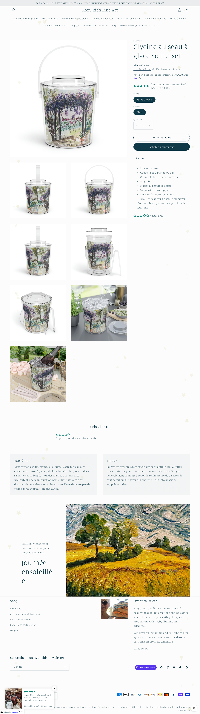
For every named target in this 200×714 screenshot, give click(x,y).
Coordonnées (184, 710)
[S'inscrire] (65, 667)
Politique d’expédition (180, 707)
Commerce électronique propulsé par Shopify (66, 707)
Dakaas (20, 711)
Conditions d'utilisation (23, 625)
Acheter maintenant (161, 146)
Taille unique (144, 99)
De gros (14, 630)
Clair (139, 112)
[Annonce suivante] (189, 3)
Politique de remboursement (102, 707)
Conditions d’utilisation (156, 707)
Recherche (15, 608)
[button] (13, 10)
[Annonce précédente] (11, 3)
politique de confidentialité (25, 614)
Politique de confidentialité (130, 707)
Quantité (137, 119)
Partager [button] (141, 158)
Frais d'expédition (142, 69)
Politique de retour (20, 619)
